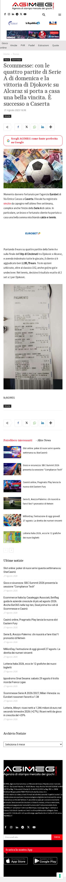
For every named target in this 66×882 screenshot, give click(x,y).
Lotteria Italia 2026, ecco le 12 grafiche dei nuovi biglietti (30, 669)
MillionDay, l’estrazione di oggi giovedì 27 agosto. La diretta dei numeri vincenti (32, 654)
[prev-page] (6, 554)
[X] (21, 14)
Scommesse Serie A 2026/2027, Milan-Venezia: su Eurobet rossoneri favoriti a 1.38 (32, 698)
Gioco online (4, 49)
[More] (50, 130)
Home (7, 57)
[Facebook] (5, 14)
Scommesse (16, 63)
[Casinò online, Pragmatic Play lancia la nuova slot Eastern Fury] (12, 490)
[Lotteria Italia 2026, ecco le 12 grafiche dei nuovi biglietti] (12, 541)
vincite (7, 207)
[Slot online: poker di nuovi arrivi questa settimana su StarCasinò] (12, 456)
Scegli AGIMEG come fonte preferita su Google (34, 144)
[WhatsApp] (34, 130)
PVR (23, 49)
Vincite (13, 49)
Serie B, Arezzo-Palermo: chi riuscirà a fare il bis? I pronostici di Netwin (31, 640)
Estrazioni (43, 49)
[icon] (18, 867)
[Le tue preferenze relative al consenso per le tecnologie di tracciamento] (59, 875)
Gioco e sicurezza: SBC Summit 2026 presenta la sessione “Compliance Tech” (31, 588)
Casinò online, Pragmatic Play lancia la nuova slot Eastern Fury (31, 625)
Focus (16, 57)
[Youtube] (25, 14)
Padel (32, 49)
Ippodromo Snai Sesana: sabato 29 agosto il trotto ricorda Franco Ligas (31, 684)
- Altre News (43, 444)
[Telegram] (16, 14)
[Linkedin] (13, 14)
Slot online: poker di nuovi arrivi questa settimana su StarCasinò (32, 573)
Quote (55, 49)
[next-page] (11, 554)
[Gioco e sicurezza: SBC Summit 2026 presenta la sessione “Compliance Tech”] (12, 473)
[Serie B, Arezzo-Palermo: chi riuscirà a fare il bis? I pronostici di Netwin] (12, 507)
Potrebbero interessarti (18, 444)
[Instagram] (9, 14)
